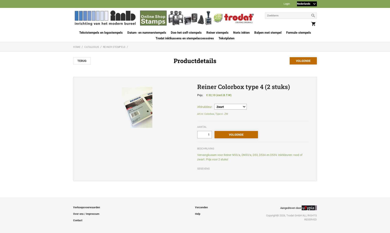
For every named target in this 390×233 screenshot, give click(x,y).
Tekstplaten (226, 38)
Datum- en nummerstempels (146, 32)
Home (76, 47)
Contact (77, 220)
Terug (82, 60)
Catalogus (91, 47)
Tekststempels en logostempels (101, 32)
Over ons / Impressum (86, 213)
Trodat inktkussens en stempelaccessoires (185, 38)
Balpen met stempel (268, 32)
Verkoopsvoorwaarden (86, 207)
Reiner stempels (217, 32)
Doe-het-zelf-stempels (186, 32)
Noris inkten (241, 32)
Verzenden (201, 207)
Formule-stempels (298, 32)
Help (197, 213)
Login (287, 4)
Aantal (202, 127)
